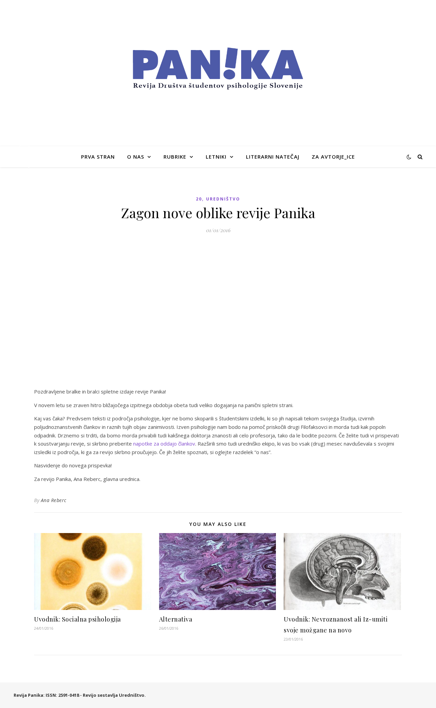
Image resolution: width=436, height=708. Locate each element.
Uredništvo (223, 199)
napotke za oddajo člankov (164, 443)
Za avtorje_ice (333, 156)
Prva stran (98, 156)
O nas (135, 156)
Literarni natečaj (272, 156)
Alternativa (175, 619)
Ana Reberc (53, 500)
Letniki (216, 156)
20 (199, 199)
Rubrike (175, 156)
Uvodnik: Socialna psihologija (77, 619)
